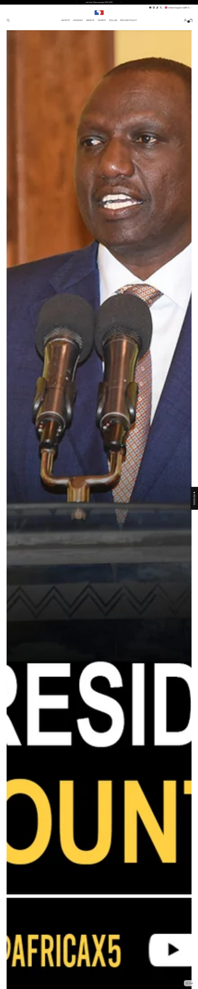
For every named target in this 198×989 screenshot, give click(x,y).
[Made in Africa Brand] (99, 12)
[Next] (121, 2)
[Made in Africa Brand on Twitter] (161, 7)
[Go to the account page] (184, 20)
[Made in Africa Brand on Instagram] (154, 7)
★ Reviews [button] (194, 498)
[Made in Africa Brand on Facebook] (150, 7)
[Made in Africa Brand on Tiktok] (157, 7)
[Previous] (77, 2)
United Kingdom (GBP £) (179, 7)
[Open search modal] (8, 20)
